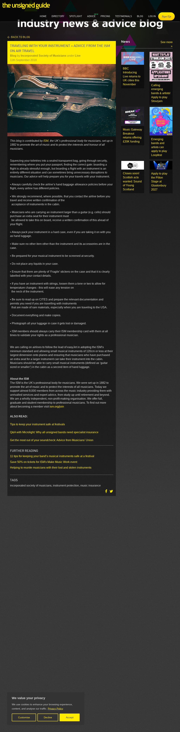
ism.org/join (57, 406)
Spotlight (75, 16)
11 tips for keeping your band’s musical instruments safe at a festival (52, 456)
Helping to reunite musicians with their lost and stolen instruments (50, 467)
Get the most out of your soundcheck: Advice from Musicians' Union (51, 440)
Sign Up (166, 16)
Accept (69, 717)
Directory (58, 16)
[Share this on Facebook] (106, 491)
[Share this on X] (111, 491)
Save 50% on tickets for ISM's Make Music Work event (43, 461)
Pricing (105, 16)
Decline (48, 717)
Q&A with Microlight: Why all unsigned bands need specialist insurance (54, 432)
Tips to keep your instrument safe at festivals (37, 424)
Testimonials (123, 16)
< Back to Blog (18, 37)
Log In (152, 16)
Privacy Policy (55, 708)
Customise (24, 717)
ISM (45, 140)
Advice (91, 16)
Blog (140, 16)
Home (43, 16)
